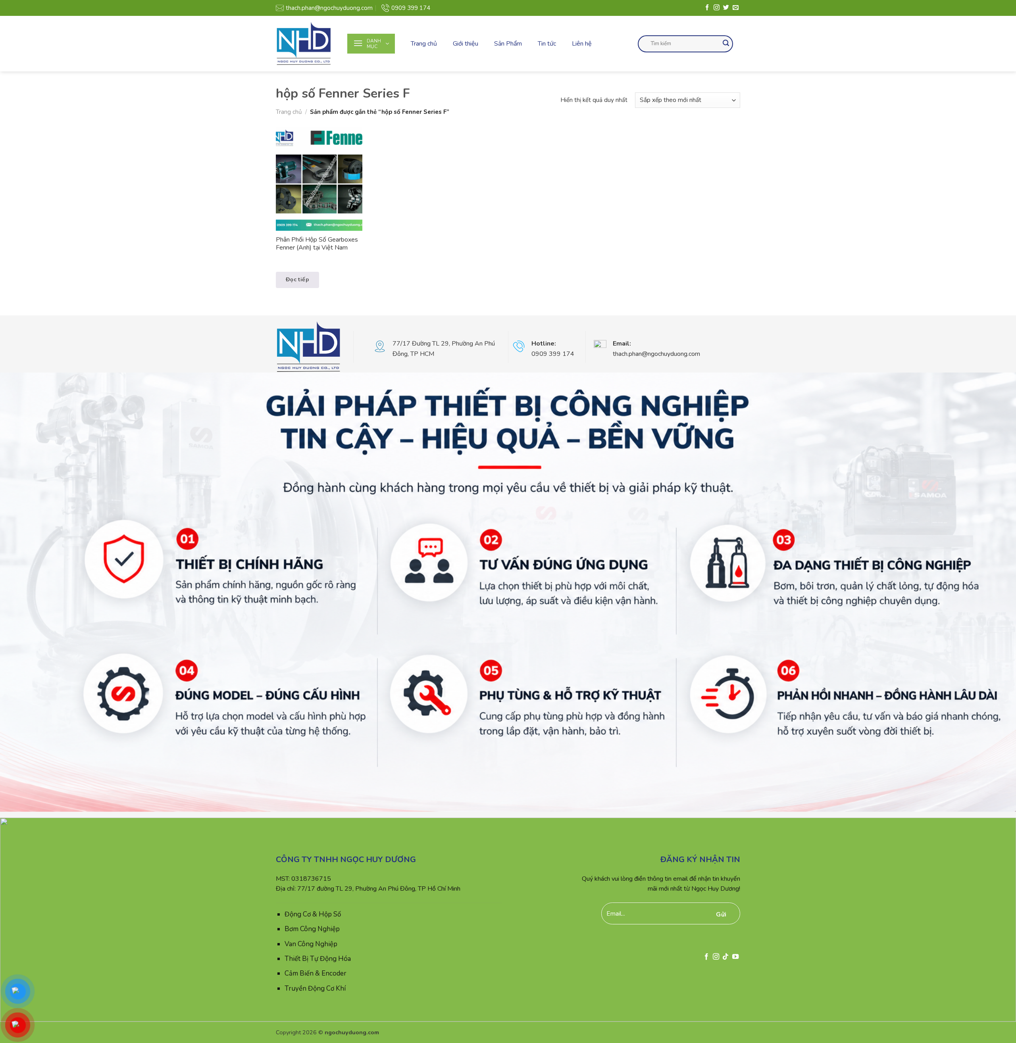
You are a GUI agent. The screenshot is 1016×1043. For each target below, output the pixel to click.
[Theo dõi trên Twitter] (726, 7)
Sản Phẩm (508, 43)
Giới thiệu (465, 43)
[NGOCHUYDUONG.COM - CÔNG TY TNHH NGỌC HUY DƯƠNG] (305, 43)
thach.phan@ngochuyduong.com (329, 8)
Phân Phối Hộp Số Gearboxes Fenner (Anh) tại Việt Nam (317, 244)
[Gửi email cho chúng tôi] (736, 7)
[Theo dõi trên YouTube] (735, 956)
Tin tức (547, 43)
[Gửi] (726, 43)
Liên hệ (582, 43)
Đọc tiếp (297, 279)
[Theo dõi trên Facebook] (707, 7)
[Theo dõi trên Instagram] (717, 7)
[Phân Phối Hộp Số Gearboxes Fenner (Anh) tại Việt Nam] (319, 179)
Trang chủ (424, 43)
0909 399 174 (410, 8)
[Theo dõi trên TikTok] (725, 956)
